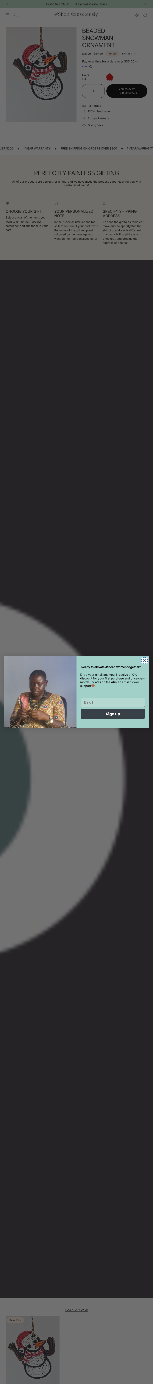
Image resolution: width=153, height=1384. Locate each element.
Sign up (113, 713)
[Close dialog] (144, 660)
